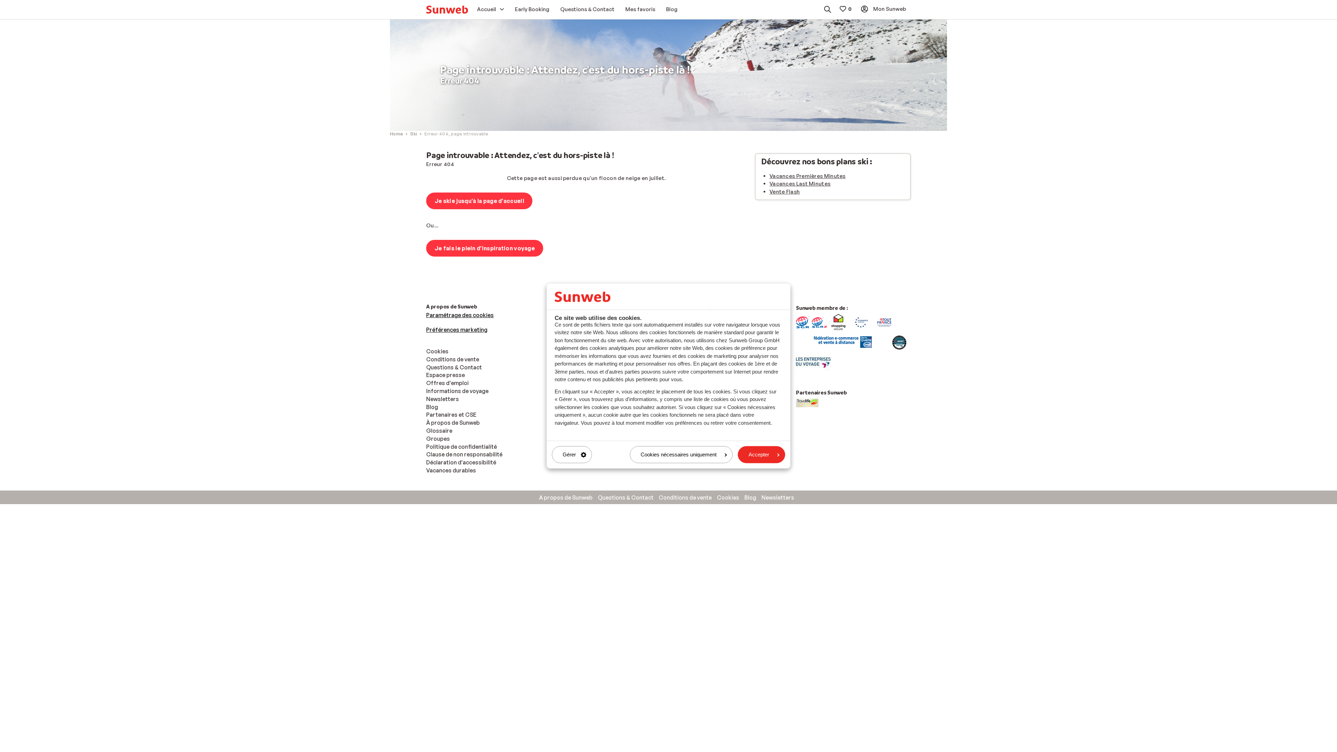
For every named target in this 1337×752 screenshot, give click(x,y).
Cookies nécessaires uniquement (679, 454)
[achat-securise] (842, 341)
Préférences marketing (456, 329)
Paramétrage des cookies (460, 315)
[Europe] (861, 321)
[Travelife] (807, 402)
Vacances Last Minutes (799, 183)
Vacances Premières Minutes (807, 176)
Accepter (759, 454)
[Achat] (802, 321)
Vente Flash (784, 191)
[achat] (819, 321)
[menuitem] (447, 10)
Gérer (569, 454)
